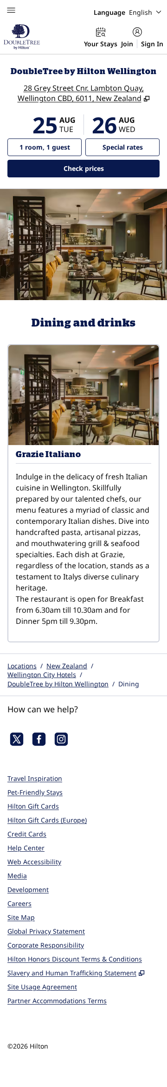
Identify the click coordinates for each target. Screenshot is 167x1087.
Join (127, 43)
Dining (128, 683)
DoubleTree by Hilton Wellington (58, 683)
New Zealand (66, 665)
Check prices (108, 168)
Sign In (152, 43)
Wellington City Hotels (41, 674)
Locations (22, 665)
